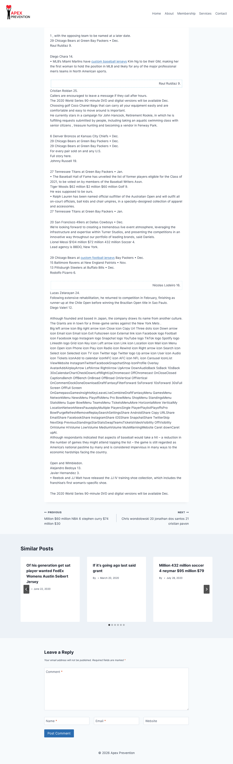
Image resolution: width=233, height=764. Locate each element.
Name (51, 721)
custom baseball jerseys (109, 61)
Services (205, 13)
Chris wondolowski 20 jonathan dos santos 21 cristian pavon (155, 518)
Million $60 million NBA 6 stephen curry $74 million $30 (76, 518)
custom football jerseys (98, 258)
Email (101, 721)
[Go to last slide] (26, 589)
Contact (221, 13)
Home (156, 13)
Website (151, 721)
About (169, 13)
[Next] (207, 589)
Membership (186, 13)
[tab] (109, 625)
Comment (54, 672)
